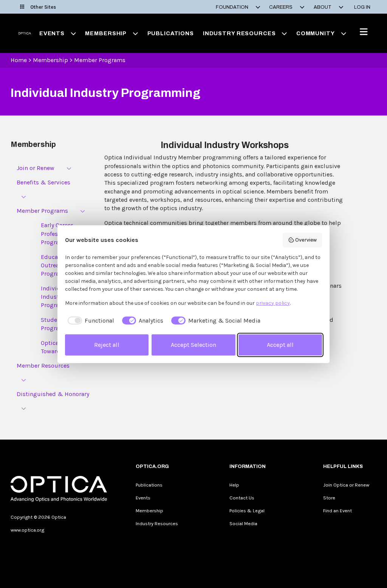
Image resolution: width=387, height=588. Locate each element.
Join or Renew (35, 168)
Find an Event (337, 510)
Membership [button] (106, 33)
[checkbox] (89, 320)
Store (329, 498)
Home (19, 60)
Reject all (106, 344)
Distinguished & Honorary (53, 394)
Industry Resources (157, 523)
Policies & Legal (247, 510)
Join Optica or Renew (346, 485)
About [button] (323, 7)
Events (143, 498)
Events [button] (52, 33)
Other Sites (43, 7)
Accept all (280, 344)
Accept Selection (193, 344)
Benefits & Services (43, 182)
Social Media (243, 523)
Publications (170, 33)
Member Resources (43, 365)
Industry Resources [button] (239, 33)
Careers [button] (281, 7)
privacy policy (273, 303)
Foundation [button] (232, 7)
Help (234, 485)
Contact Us (241, 498)
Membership (50, 60)
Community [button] (315, 33)
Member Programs (99, 60)
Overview (306, 240)
